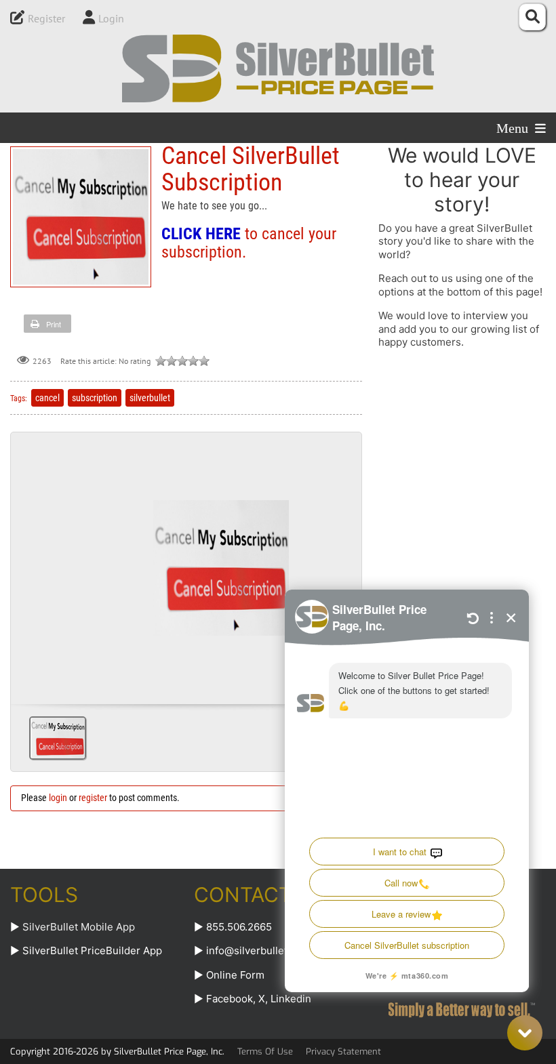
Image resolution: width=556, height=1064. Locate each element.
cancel (47, 397)
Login (111, 18)
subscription (94, 397)
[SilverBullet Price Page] (278, 68)
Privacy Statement (343, 1051)
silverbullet (150, 397)
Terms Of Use (265, 1051)
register (93, 797)
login (58, 797)
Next (345, 563)
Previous (26, 563)
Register (46, 18)
